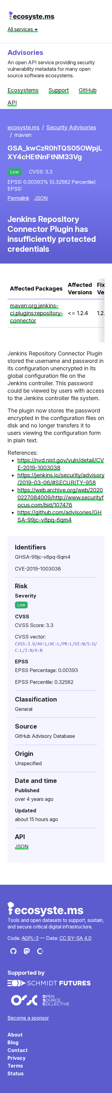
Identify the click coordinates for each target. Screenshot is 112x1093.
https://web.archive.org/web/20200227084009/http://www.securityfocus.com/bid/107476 (60, 497)
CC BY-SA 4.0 (75, 938)
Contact (17, 1050)
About (15, 1035)
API (12, 102)
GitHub (87, 90)
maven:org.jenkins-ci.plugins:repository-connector (36, 313)
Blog (12, 1043)
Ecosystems (23, 90)
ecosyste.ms (31, 15)
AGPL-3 (30, 938)
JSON (41, 198)
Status (15, 1074)
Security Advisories (71, 127)
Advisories (25, 52)
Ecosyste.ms (45, 909)
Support (59, 90)
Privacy (16, 1058)
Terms (15, 1066)
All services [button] (20, 29)
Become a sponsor (28, 1018)
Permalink (18, 198)
